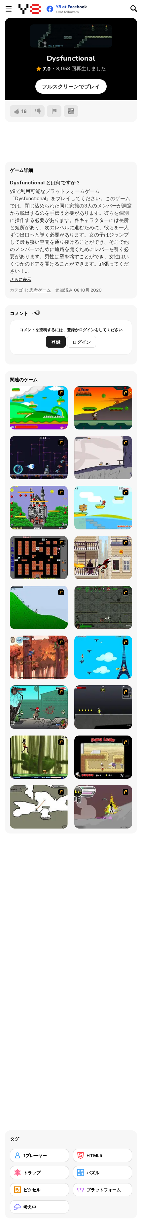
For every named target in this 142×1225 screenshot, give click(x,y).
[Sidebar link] (8, 9)
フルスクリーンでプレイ (71, 86)
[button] (20, 279)
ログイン (81, 342)
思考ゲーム (40, 290)
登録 (55, 342)
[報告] (54, 111)
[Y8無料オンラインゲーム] (29, 9)
